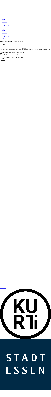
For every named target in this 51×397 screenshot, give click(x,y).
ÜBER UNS (2, 18)
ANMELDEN (3, 19)
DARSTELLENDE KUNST (5, 21)
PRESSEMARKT (4, 24)
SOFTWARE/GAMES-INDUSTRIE (5, 25)
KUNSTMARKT (4, 23)
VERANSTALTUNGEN (3, 27)
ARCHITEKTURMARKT (5, 20)
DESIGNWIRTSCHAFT (4, 22)
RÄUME (2, 26)
